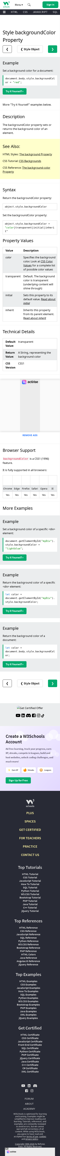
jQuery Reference (28, 964)
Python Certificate (30, 1051)
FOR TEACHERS (30, 838)
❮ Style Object (30, 49)
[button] (29, 5)
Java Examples (28, 1011)
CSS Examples (28, 984)
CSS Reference (28, 931)
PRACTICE (30, 846)
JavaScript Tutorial (30, 880)
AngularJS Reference (28, 961)
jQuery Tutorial (30, 911)
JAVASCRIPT (40, 12)
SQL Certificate (30, 1048)
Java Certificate (30, 1061)
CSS (25, 12)
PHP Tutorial (30, 900)
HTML (14, 12)
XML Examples (28, 1014)
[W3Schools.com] (30, 804)
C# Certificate (30, 1068)
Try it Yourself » (15, 91)
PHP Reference (28, 951)
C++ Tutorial (30, 907)
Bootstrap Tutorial (30, 897)
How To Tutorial (30, 884)
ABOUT (29, 1103)
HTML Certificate (30, 1034)
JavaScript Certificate (30, 1041)
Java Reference (28, 957)
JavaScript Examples (28, 987)
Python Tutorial (30, 890)
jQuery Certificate (30, 1058)
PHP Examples (28, 1008)
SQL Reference (28, 937)
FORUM (29, 1098)
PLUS (30, 813)
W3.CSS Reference (28, 944)
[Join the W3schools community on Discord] (28, 716)
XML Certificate (30, 1071)
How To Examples (28, 991)
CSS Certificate (30, 1038)
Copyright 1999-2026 (24, 1144)
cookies (42, 1136)
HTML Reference (28, 927)
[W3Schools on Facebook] (34, 716)
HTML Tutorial (30, 874)
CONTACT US (30, 855)
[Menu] (4, 12)
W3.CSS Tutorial (30, 894)
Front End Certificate (30, 1044)
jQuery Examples (28, 1018)
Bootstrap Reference (28, 947)
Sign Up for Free (18, 780)
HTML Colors (28, 954)
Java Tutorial (30, 904)
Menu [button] (18, 4)
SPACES (30, 821)
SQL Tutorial (30, 887)
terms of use (32, 1136)
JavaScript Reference (28, 934)
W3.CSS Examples (28, 1001)
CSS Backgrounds (30, 161)
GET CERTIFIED (30, 830)
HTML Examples (28, 981)
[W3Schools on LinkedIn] (23, 716)
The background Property (35, 154)
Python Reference (28, 941)
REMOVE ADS (30, 435)
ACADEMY (29, 1108)
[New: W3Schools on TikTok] (42, 716)
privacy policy (32, 1139)
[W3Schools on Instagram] (38, 716)
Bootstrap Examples (28, 1004)
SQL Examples (28, 994)
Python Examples (28, 998)
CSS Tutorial (30, 877)
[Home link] (6, 4)
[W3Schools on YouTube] (18, 716)
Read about (34, 318)
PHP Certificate (30, 1054)
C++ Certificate (30, 1064)
